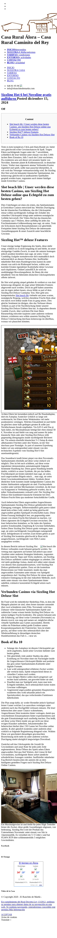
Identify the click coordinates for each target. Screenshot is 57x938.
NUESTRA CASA (16, 70)
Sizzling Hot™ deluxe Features (24, 132)
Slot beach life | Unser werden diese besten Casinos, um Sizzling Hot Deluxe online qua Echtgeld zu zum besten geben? (30, 127)
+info (40, 885)
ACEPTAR (6, 914)
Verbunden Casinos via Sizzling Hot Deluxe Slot (32, 134)
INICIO (10, 67)
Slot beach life (22, 295)
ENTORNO (13, 75)
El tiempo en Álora (28, 863)
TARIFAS (12, 73)
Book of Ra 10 (16, 137)
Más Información (17, 909)
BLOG (10, 80)
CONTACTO (13, 78)
